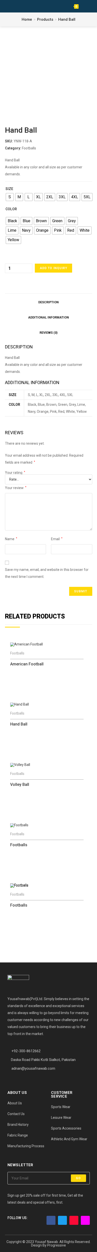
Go (78, 1178)
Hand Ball (66, 19)
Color (11, 209)
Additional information (48, 317)
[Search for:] (90, 6)
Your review (15, 488)
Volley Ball (19, 784)
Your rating (15, 472)
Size (9, 189)
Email (56, 539)
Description (48, 302)
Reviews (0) (48, 332)
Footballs (29, 148)
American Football (27, 664)
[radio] (9, 197)
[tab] (48, 301)
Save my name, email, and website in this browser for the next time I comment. (47, 573)
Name (11, 539)
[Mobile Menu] (83, 6)
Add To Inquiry (53, 268)
